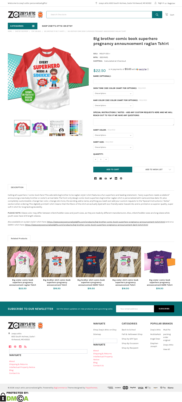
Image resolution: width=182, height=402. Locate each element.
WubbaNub (155, 334)
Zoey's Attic (155, 330)
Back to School (129, 330)
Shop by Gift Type (129, 339)
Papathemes (91, 388)
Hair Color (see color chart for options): (120, 100)
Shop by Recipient (130, 348)
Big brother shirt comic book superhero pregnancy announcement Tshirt (57, 282)
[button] (129, 69)
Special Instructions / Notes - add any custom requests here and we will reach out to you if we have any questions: (132, 114)
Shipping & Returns (18, 364)
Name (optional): (102, 76)
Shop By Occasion (130, 343)
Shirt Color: (104, 130)
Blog (11, 370)
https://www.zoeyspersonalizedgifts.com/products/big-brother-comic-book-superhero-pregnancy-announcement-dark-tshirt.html (86, 225)
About (12, 361)
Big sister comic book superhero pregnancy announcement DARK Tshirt (159, 282)
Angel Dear (155, 339)
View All (166, 349)
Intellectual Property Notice (22, 367)
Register (171, 3)
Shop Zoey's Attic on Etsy (57, 26)
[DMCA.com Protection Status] (14, 396)
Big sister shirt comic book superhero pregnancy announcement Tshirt (125, 282)
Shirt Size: (103, 142)
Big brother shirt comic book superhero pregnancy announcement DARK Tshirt (91, 282)
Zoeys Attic (168, 345)
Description (17, 187)
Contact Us (14, 373)
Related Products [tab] (19, 238)
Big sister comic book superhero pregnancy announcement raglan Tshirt (22, 282)
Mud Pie (166, 330)
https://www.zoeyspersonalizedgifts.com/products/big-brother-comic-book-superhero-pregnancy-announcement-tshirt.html (106, 222)
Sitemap (97, 334)
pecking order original (167, 337)
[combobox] (104, 14)
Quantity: (98, 154)
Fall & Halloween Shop (132, 334)
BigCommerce (60, 388)
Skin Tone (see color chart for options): (119, 88)
